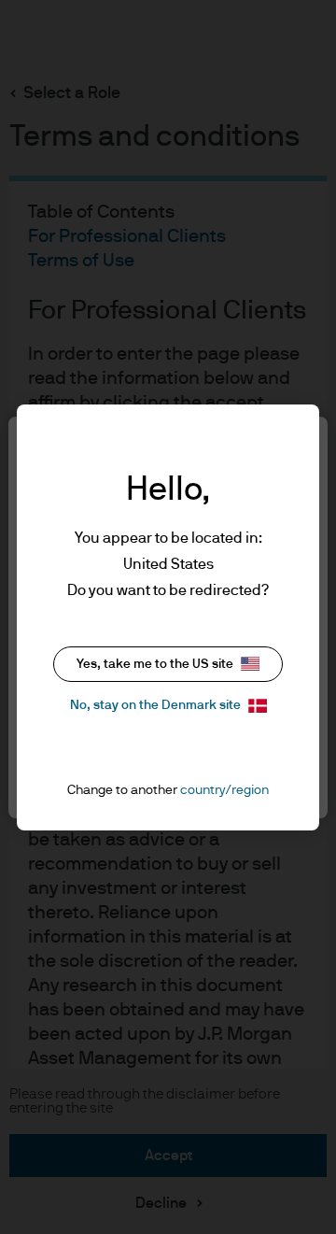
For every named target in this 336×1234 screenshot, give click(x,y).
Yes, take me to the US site (155, 664)
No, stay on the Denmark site (155, 705)
